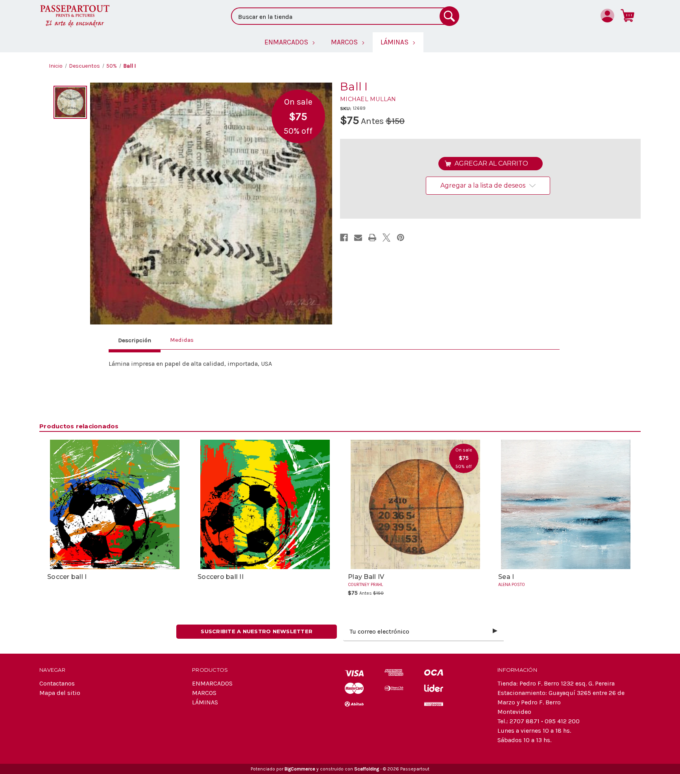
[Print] (372, 237)
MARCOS (204, 693)
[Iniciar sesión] (607, 15)
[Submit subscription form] (495, 631)
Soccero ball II (221, 576)
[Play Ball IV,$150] (415, 504)
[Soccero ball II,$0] (265, 504)
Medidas (182, 339)
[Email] (358, 237)
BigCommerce (300, 769)
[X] (386, 237)
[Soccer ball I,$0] (114, 504)
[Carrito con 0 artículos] (627, 15)
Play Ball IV (366, 576)
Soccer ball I (67, 576)
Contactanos (57, 683)
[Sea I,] (565, 504)
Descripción (134, 340)
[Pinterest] (401, 237)
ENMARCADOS (212, 683)
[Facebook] (344, 237)
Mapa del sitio (59, 693)
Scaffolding (366, 769)
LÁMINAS (205, 702)
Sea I (506, 576)
